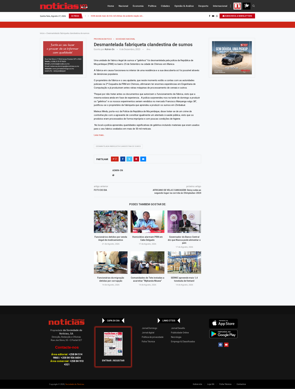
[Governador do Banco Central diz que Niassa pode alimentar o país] (184, 221)
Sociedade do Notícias (74, 384)
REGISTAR (118, 360)
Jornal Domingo (149, 328)
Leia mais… (99, 135)
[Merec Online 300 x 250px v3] (232, 57)
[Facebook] (209, 16)
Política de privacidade (152, 337)
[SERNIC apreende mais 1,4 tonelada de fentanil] (184, 262)
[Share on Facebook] (122, 159)
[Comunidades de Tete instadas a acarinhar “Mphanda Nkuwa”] (147, 262)
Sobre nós (197, 384)
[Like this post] (116, 159)
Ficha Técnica (148, 341)
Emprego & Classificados (183, 341)
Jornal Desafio (178, 328)
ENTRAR (106, 360)
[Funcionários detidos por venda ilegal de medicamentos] (111, 221)
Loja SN (210, 384)
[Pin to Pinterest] (136, 159)
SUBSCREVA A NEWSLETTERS (238, 16)
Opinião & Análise (184, 6)
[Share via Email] (143, 159)
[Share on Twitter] (129, 159)
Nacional (123, 6)
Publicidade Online (180, 333)
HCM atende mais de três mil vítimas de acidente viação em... (117, 16)
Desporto (203, 6)
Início (42, 33)
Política (152, 6)
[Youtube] (213, 16)
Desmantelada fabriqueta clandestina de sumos (118, 146)
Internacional (220, 6)
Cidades (165, 6)
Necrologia (176, 337)
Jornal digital (148, 333)
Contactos (241, 384)
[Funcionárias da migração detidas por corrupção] (111, 262)
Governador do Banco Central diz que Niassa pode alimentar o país (184, 240)
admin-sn (109, 49)
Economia (138, 6)
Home (111, 6)
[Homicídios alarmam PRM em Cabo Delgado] (147, 221)
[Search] (253, 6)
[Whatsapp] (217, 16)
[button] (85, 16)
